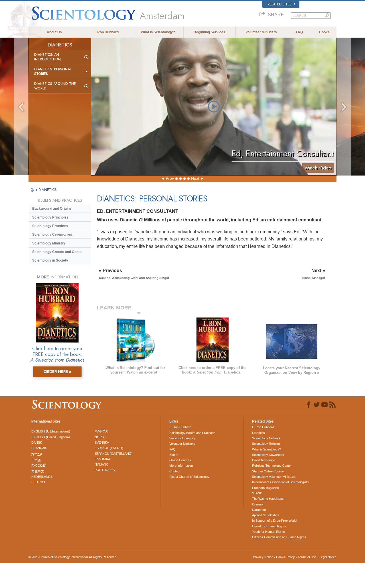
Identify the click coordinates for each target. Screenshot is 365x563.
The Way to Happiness (268, 498)
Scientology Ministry (48, 243)
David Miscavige (263, 460)
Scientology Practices (50, 226)
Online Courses (180, 460)
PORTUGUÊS (105, 470)
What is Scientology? (158, 32)
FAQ (299, 32)
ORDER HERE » (57, 371)
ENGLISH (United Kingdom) (50, 437)
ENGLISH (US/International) (50, 431)
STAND (257, 493)
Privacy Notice (263, 557)
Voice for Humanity (182, 438)
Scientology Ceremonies (52, 234)
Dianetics (258, 433)
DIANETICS (47, 189)
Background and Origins (52, 209)
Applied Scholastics (265, 515)
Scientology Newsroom (268, 454)
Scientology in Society (50, 260)
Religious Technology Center (272, 465)
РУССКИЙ (38, 465)
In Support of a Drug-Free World (274, 520)
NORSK (100, 437)
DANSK (36, 442)
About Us (54, 32)
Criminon (258, 504)
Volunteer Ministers (261, 32)
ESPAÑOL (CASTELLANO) (114, 453)
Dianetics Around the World (55, 86)
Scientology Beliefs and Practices (192, 433)
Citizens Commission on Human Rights (279, 537)
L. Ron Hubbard (106, 32)
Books (324, 32)
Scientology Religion (266, 443)
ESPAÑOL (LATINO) (109, 448)
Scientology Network (266, 438)
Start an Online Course (268, 471)
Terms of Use (307, 557)
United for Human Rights (269, 526)
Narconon (259, 509)
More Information (181, 465)
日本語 (36, 460)
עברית (36, 454)
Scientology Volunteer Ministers (273, 476)
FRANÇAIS (39, 448)
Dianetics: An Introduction (47, 57)
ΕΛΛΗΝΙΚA (102, 459)
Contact (174, 471)
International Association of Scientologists (280, 482)
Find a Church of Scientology (189, 476)
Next (195, 178)
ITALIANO (102, 464)
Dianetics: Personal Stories (52, 71)
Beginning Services (209, 32)
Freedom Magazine (265, 487)
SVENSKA (102, 442)
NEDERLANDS (41, 476)
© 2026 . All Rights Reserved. (73, 557)
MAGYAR (101, 431)
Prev (170, 178)
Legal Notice (327, 557)
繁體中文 (37, 471)
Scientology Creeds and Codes (57, 252)
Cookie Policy (285, 557)
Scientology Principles (50, 217)
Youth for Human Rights (268, 531)
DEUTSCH (38, 482)
